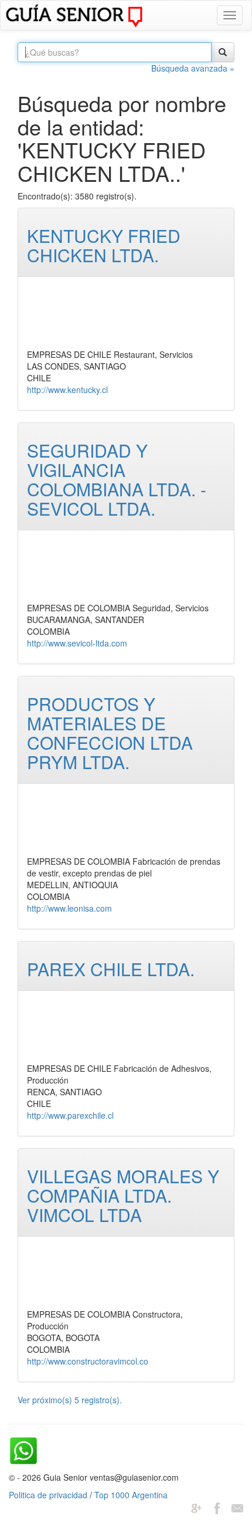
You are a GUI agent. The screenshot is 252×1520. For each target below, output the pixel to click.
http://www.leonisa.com (69, 908)
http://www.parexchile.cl (70, 1115)
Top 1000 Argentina (131, 1495)
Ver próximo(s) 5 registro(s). (70, 1400)
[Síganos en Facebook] (217, 1506)
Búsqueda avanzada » (192, 68)
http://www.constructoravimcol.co (87, 1361)
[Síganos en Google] (196, 1506)
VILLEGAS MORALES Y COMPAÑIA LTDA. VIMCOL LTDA (123, 1195)
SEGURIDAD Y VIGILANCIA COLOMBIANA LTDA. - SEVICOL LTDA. (116, 479)
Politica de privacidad (48, 1495)
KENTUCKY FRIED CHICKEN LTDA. (104, 245)
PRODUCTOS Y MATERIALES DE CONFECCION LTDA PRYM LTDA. (110, 732)
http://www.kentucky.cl (67, 389)
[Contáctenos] (237, 1506)
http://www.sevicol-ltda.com (77, 643)
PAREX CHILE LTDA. (111, 968)
